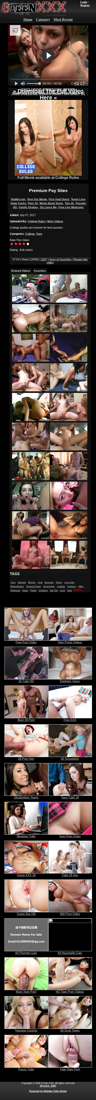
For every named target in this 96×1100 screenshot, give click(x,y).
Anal (40, 582)
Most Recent (63, 19)
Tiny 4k (69, 203)
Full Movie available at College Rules (48, 178)
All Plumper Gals (26, 953)
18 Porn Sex (26, 758)
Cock (62, 590)
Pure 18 (33, 203)
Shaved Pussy (33, 586)
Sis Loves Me (48, 207)
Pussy (59, 582)
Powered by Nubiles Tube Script (48, 1091)
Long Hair (69, 582)
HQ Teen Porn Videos (70, 991)
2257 (44, 259)
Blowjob (22, 582)
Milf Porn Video (70, 914)
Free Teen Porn (70, 1069)
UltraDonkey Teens (26, 797)
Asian (25, 590)
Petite (33, 590)
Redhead (15, 590)
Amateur (71, 586)
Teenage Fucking (26, 1030)
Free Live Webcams (71, 207)
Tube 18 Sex (70, 875)
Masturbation (17, 586)
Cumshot (43, 590)
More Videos (55, 221)
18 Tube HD (26, 681)
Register (85, 5)
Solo (69, 590)
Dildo (80, 586)
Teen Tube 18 (70, 797)
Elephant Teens (70, 681)
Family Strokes (28, 207)
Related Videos (20, 270)
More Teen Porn (26, 991)
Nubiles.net (18, 199)
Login (83, 2)
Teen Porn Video (70, 836)
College (30, 233)
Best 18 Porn (26, 720)
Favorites (40, 270)
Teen (39, 233)
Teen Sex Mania (37, 199)
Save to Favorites (60, 259)
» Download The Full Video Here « (48, 94)
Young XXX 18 (26, 875)
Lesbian (61, 586)
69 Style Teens (70, 1030)
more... (78, 590)
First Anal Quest (59, 199)
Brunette (49, 582)
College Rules (36, 221)
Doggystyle (49, 586)
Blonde (31, 582)
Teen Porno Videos (70, 642)
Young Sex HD (26, 914)
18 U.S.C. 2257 (48, 1085)
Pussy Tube (26, 1069)
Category (43, 19)
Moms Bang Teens (51, 203)
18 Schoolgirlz (70, 758)
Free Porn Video (26, 642)
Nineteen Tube (26, 836)
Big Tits (54, 590)
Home (27, 19)
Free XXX (70, 720)
